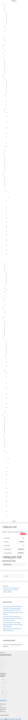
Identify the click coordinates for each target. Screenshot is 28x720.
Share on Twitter (13, 590)
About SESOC (16, 3)
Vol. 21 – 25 (17, 86)
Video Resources (17, 152)
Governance (17, 10)
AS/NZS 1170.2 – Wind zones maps (17, 178)
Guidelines (17, 190)
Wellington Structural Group (17, 74)
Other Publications (16, 110)
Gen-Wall (17, 161)
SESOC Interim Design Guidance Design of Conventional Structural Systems (18, 246)
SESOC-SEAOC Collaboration (17, 50)
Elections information (17, 20)
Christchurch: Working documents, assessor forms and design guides (17, 118)
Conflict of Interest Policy (17, 16)
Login (23, 533)
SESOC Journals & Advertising (16, 78)
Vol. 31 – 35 (17, 82)
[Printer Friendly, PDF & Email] (7, 592)
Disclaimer (17, 169)
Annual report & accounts (17, 12)
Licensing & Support (17, 171)
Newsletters (16, 109)
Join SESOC (17, 35)
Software (16, 154)
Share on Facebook (8, 588)
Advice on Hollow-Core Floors (16, 182)
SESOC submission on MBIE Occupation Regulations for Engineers (18, 139)
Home (1, 658)
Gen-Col (16, 159)
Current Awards (18, 29)
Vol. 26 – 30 (17, 84)
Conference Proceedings (17, 95)
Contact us (17, 5)
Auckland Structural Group (17, 59)
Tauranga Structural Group (17, 71)
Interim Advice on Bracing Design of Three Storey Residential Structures (18, 203)
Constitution (18, 18)
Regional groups (16, 57)
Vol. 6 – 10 (18, 91)
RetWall (17, 165)
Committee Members (17, 6)
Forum (16, 46)
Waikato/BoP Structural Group (17, 73)
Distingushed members (17, 8)
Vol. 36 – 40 (17, 80)
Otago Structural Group (17, 67)
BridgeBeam (17, 158)
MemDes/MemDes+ (17, 163)
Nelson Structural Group (17, 65)
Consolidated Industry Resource (16, 180)
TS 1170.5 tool (17, 177)
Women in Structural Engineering (17, 56)
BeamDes (17, 156)
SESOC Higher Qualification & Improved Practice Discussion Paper (18, 123)
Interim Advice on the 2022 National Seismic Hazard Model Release (18, 193)
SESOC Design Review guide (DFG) (18, 239)
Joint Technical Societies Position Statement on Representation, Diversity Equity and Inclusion (12, 608)
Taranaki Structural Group (17, 69)
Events (17, 39)
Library (16, 76)
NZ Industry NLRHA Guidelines (18, 226)
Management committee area (18, 22)
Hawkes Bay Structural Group (17, 63)
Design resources (16, 175)
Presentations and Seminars (16, 150)
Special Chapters (16, 48)
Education (2, 671)
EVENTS (3, 700)
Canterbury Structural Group (16, 61)
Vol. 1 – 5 (17, 93)
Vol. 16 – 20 (17, 88)
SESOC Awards (17, 27)
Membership (2, 664)
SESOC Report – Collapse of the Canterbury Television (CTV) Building (18, 129)
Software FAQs (17, 173)
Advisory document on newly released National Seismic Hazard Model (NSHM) (13, 624)
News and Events (16, 37)
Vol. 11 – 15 (17, 90)
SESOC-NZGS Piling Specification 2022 (17, 184)
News (17, 44)
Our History (16, 25)
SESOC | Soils (17, 167)
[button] (14, 521)
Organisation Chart (18, 23)
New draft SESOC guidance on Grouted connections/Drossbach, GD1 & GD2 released (13, 618)
